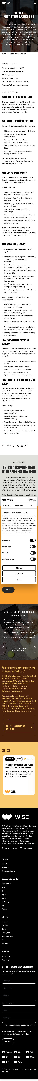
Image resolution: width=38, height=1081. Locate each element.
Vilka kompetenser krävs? (10, 75)
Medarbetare (6, 956)
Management (6, 883)
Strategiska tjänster (8, 871)
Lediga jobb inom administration (19, 649)
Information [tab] (19, 505)
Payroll (4, 894)
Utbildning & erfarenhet (10, 78)
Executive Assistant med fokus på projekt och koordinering (19, 766)
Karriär (4, 929)
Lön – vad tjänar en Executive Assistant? (15, 81)
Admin (4, 898)
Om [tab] (31, 505)
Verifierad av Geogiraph (12, 1069)
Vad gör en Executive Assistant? (13, 68)
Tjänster (5, 858)
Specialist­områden (10, 878)
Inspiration (5, 922)
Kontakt (5, 951)
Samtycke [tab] (6, 505)
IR (2, 940)
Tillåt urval (19, 574)
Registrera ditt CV (8, 936)
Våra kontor (6, 960)
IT (2, 891)
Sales (3, 887)
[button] (35, 3)
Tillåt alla (19, 568)
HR (3, 905)
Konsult (4, 864)
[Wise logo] (8, 3)
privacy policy (23, 1034)
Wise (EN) (5, 943)
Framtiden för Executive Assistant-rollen (15, 85)
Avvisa (19, 580)
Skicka (8, 589)
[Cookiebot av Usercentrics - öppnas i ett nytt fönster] (27, 500)
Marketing (5, 902)
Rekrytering (6, 867)
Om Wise (5, 925)
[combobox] (4, 1002)
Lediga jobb (6, 932)
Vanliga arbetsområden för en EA (13, 71)
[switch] (33, 546)
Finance (4, 909)
